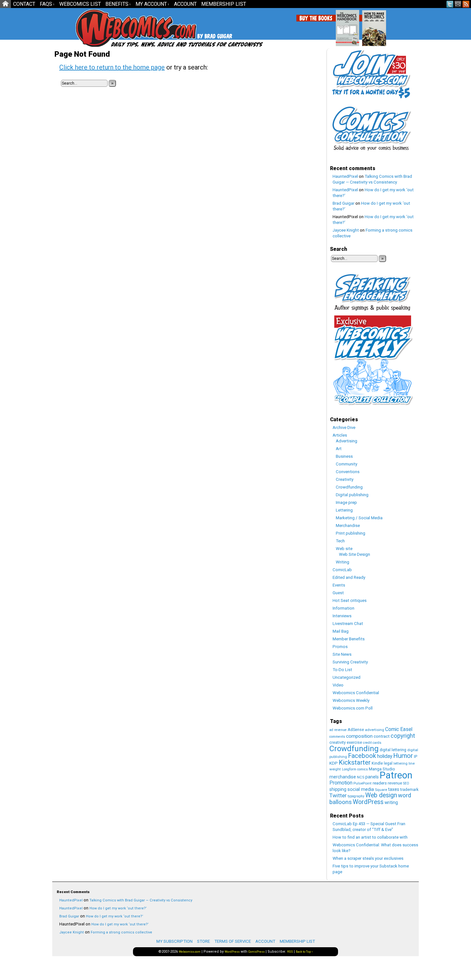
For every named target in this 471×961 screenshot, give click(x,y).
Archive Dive (344, 427)
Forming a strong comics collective (121, 932)
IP (415, 756)
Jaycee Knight (346, 230)
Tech (340, 540)
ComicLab (342, 569)
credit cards (372, 743)
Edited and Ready (349, 577)
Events (339, 585)
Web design (381, 795)
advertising (374, 729)
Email (458, 4)
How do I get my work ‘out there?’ (118, 908)
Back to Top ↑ (304, 951)
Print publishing (350, 533)
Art (339, 448)
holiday (384, 756)
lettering (400, 763)
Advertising (346, 441)
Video (338, 685)
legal (388, 763)
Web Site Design (354, 554)
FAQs (47, 4)
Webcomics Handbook (380, 24)
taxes (393, 789)
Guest (338, 592)
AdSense (356, 729)
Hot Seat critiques (350, 600)
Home (5, 4)
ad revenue (338, 730)
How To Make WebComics (407, 25)
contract (382, 736)
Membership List (223, 4)
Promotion (340, 783)
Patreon (396, 775)
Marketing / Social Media (359, 517)
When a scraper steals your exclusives (368, 858)
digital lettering (393, 749)
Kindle (377, 763)
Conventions (347, 471)
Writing (342, 562)
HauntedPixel (345, 176)
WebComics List (80, 4)
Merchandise (348, 525)
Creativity (344, 479)
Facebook (362, 756)
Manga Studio (382, 769)
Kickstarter (355, 762)
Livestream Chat (348, 623)
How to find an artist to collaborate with (370, 837)
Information (343, 608)
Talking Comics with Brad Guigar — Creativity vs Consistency (140, 900)
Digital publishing (352, 494)
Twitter (450, 4)
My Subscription (174, 941)
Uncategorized (346, 677)
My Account (152, 4)
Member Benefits (349, 639)
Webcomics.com (110, 28)
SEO (406, 783)
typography (356, 796)
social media (360, 789)
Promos (340, 646)
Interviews (342, 615)
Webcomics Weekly (351, 700)
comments (337, 737)
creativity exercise (345, 742)
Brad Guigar (343, 203)
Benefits (118, 4)
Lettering (344, 510)
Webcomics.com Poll (353, 708)
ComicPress (256, 951)
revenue (395, 783)
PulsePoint (362, 783)
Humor (403, 756)
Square (381, 789)
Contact (24, 4)
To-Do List (342, 669)
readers (380, 783)
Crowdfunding (349, 487)
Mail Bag (341, 631)
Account (185, 4)
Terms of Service (232, 941)
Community (346, 464)
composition (359, 736)
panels (372, 776)
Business (344, 456)
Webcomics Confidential (356, 692)
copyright (403, 735)
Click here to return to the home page (112, 67)
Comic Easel (398, 729)
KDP (333, 763)
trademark (409, 789)
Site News (342, 654)
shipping (337, 789)
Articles (340, 435)
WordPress (368, 802)
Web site (344, 548)
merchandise (342, 776)
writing (391, 802)
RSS (466, 4)
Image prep (346, 502)
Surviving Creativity (350, 662)
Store (203, 941)
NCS (360, 777)
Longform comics (355, 769)
